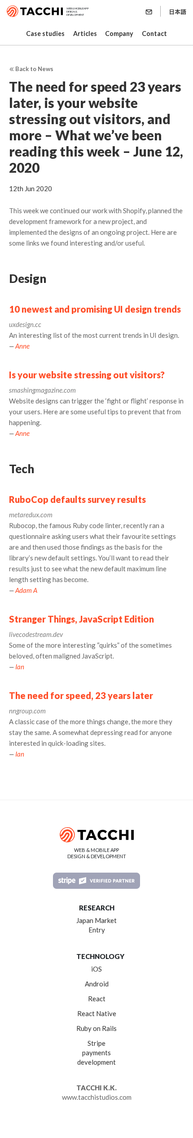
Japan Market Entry (96, 925)
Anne (22, 346)
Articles (85, 33)
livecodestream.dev (36, 634)
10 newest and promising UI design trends (95, 309)
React (96, 999)
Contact (154, 33)
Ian (19, 667)
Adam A (26, 590)
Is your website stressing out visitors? (87, 374)
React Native (96, 1013)
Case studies (45, 33)
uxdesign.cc (25, 324)
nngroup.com (27, 711)
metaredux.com (31, 515)
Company (119, 33)
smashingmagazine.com (42, 390)
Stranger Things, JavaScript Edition (81, 619)
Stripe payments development (96, 1052)
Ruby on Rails (96, 1028)
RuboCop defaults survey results (77, 499)
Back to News (33, 68)
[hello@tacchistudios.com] (149, 11)
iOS (96, 969)
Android (97, 984)
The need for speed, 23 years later (81, 695)
